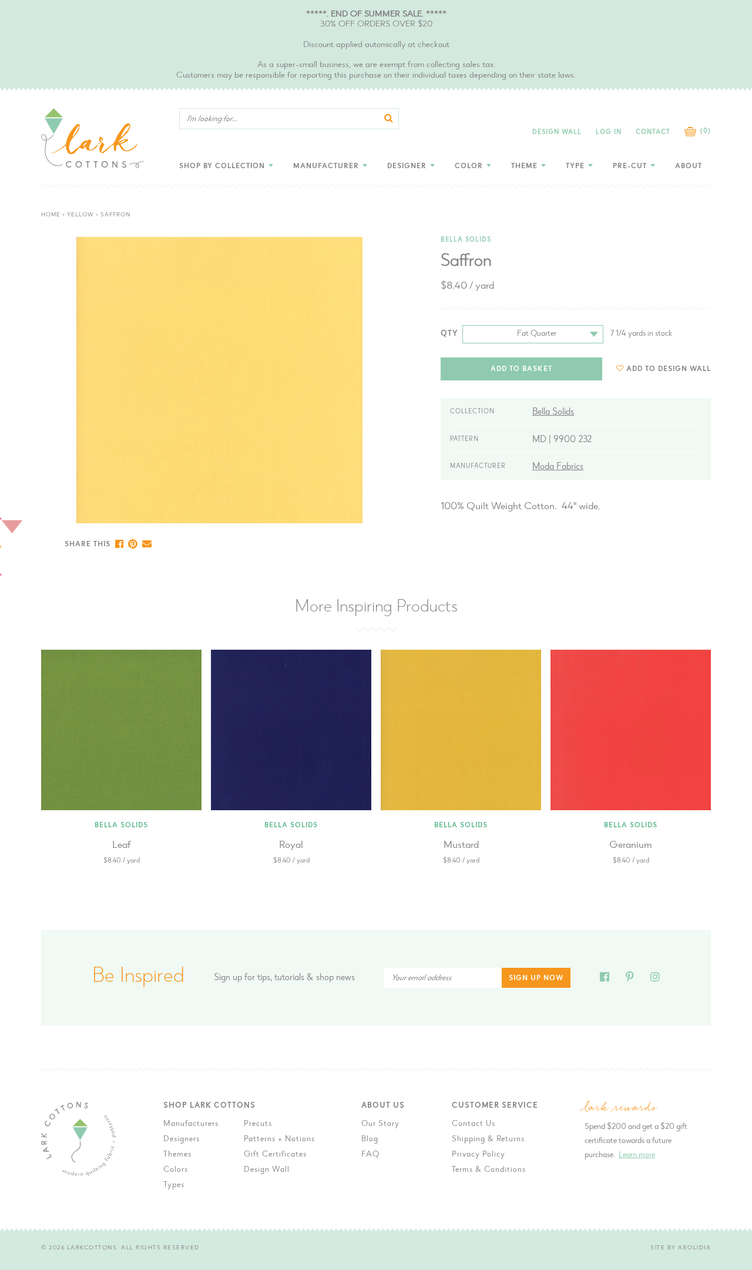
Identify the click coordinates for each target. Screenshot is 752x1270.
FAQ (370, 1155)
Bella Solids (466, 240)
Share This (87, 544)
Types (173, 1185)
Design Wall (557, 132)
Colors (175, 1170)
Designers (181, 1139)
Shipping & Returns (488, 1139)
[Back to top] (734, 993)
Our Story (380, 1124)
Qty (449, 333)
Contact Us (473, 1124)
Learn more (637, 1155)
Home (51, 215)
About (688, 166)
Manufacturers (191, 1124)
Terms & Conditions (489, 1170)
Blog (369, 1139)
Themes (177, 1155)
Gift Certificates (275, 1155)
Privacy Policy (478, 1155)
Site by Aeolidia (680, 1248)
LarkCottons (92, 1248)
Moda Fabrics (557, 467)
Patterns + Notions (279, 1139)
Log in (609, 132)
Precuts (258, 1124)
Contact (653, 132)
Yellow (80, 215)
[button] (663, 369)
